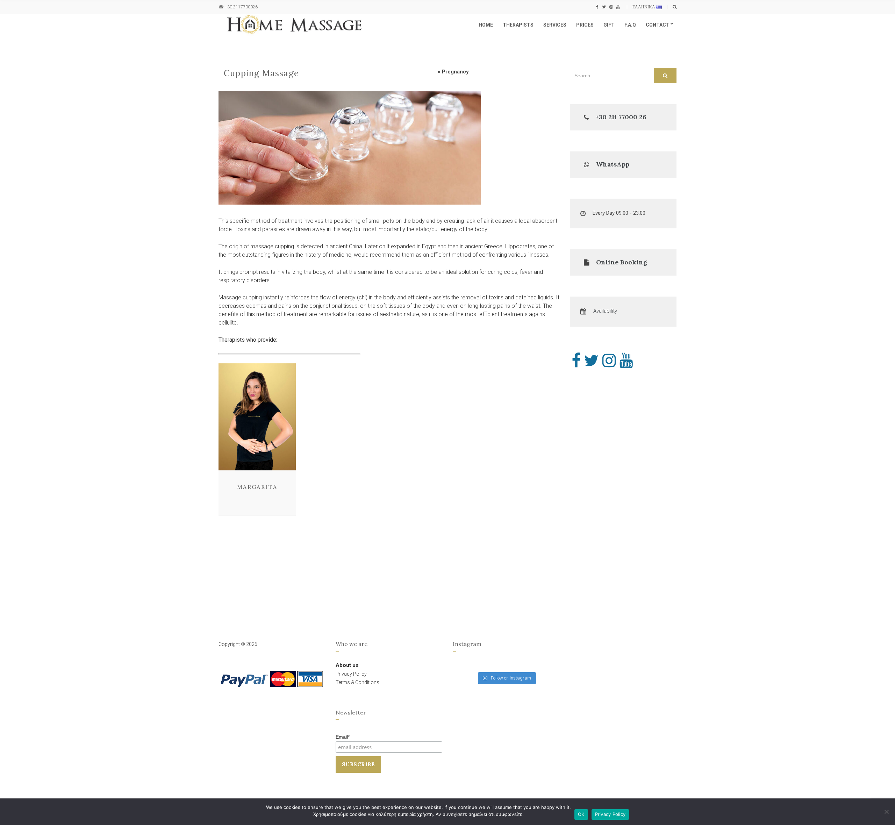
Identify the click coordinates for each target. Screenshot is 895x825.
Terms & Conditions (357, 682)
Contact (658, 25)
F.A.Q (630, 25)
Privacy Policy (610, 814)
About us (347, 665)
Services (554, 25)
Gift (609, 25)
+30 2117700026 (241, 7)
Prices (585, 25)
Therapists (518, 25)
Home (486, 25)
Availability (605, 311)
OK (581, 814)
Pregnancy (455, 72)
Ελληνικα (644, 6)
